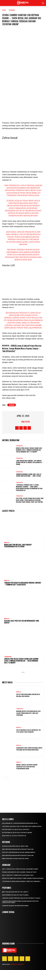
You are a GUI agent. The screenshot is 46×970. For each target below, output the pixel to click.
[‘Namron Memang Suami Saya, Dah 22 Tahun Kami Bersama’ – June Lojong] (8, 474)
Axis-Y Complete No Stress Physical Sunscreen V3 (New (20, 869)
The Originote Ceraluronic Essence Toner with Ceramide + (21, 881)
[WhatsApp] (23, 66)
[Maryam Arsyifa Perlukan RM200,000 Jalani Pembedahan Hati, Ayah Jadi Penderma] (8, 712)
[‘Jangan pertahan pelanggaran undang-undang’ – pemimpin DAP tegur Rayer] (23, 565)
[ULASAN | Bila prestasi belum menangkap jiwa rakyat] (23, 603)
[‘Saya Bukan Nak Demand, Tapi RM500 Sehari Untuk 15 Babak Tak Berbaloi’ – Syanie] (8, 462)
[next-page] (7, 777)
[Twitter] (16, 66)
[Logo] (9, 950)
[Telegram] (29, 66)
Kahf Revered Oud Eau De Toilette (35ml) (15, 895)
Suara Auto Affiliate (16, 964)
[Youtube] (29, 428)
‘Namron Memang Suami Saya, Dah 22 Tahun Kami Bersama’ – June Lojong (28, 475)
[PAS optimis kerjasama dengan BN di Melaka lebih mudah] (8, 694)
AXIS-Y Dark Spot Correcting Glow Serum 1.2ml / (18, 875)
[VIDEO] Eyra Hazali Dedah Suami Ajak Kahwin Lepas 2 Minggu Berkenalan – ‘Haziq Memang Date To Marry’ (29, 450)
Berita (6, 542)
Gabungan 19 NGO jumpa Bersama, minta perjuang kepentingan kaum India (29, 749)
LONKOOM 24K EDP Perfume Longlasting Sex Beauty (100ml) (21, 898)
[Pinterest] (16, 958)
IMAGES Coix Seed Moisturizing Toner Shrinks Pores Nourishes (22, 878)
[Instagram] (21, 428)
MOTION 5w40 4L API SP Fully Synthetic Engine (17, 832)
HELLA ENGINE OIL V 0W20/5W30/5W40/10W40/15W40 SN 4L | (20, 823)
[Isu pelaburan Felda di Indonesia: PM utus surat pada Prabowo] (8, 730)
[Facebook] (10, 66)
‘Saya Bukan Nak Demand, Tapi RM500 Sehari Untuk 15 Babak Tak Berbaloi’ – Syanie (29, 462)
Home (4, 10)
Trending (12, 10)
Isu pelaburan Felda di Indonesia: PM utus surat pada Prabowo (28, 731)
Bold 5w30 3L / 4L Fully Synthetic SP (14, 835)
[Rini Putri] (18, 422)
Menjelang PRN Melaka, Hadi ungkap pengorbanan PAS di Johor (18, 545)
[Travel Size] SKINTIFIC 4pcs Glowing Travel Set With (19, 872)
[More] (36, 66)
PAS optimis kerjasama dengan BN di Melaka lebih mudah (28, 695)
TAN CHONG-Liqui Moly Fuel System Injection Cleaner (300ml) (21, 826)
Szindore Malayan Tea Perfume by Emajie (15, 905)
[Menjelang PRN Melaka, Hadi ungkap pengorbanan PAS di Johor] (23, 527)
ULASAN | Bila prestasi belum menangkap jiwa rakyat (21, 621)
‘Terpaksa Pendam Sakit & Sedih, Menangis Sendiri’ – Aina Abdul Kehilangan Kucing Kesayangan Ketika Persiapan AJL (29, 487)
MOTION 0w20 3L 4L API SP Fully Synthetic (15, 829)
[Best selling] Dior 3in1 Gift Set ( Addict (15, 892)
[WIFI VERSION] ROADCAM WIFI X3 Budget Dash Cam (17, 849)
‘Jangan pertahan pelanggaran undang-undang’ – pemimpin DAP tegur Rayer (22, 583)
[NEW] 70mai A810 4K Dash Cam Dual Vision (15, 858)
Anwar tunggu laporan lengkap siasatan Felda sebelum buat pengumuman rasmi (27, 767)
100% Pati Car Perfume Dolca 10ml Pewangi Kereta (18, 852)
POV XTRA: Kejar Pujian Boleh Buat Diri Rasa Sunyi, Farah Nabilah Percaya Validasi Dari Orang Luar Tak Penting (29, 500)
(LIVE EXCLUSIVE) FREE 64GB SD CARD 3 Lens (15, 846)
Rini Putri (25, 421)
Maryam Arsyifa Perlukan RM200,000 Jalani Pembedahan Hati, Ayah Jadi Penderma (28, 713)
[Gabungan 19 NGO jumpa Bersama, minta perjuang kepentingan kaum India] (8, 748)
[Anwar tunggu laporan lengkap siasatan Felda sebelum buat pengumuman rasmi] (8, 766)
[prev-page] (3, 777)
